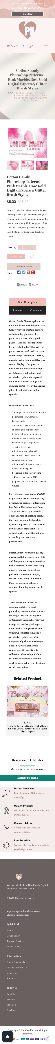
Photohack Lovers (24, 898)
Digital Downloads (16, 962)
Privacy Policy (14, 946)
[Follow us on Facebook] (19, 272)
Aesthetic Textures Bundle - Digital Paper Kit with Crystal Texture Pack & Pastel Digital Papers (27, 729)
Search (10, 930)
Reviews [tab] (17, 310)
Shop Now (28, 14)
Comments (36, 310)
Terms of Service (15, 941)
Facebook (11, 1010)
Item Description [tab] (27, 302)
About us (11, 978)
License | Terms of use (17, 967)
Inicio (10, 93)
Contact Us (12, 973)
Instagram (11, 1005)
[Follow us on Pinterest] (33, 272)
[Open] (7, 1036)
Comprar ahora (23, 266)
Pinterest (11, 999)
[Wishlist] (32, 256)
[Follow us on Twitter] (24, 272)
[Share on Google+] (28, 272)
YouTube (11, 994)
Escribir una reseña (27, 777)
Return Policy (13, 936)
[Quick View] (35, 706)
